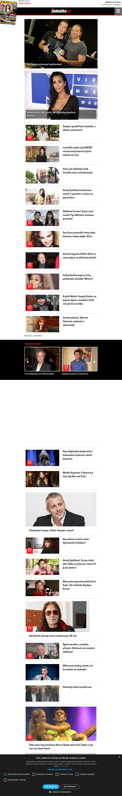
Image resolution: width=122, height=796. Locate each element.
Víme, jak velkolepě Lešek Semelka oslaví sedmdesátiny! (78, 171)
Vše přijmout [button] (51, 787)
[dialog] (61, 775)
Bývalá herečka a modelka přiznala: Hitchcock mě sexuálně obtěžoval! (79, 648)
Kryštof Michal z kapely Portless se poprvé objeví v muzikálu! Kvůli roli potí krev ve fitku (79, 300)
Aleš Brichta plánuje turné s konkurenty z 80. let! (53, 636)
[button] (61, 769)
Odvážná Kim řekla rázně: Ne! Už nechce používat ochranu (51, 114)
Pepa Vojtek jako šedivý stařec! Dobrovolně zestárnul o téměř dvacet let (78, 455)
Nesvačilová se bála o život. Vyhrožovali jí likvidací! (76, 541)
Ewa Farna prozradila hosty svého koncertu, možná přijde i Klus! (79, 234)
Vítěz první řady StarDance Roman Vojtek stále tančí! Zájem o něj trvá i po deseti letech (61, 747)
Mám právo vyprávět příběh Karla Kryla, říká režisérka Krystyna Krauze (79, 585)
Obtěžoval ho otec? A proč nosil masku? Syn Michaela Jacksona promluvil (78, 215)
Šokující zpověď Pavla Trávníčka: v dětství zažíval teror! (79, 128)
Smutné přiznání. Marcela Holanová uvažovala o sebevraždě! (75, 321)
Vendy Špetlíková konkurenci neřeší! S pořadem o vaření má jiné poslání (78, 194)
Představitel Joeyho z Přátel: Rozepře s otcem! (51, 530)
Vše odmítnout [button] (70, 787)
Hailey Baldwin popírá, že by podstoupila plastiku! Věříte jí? (78, 277)
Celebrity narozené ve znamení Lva (75, 374)
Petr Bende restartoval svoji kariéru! (44, 64)
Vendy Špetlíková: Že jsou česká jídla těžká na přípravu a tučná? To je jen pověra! (79, 564)
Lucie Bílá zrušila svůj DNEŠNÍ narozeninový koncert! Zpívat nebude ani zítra (77, 151)
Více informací (64, 766)
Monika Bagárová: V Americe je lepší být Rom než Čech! (78, 474)
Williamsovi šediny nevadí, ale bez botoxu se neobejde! (78, 668)
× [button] (119, 757)
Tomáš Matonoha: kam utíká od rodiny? (39, 374)
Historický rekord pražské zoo (77, 687)
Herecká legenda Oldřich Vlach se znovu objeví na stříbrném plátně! (79, 256)
